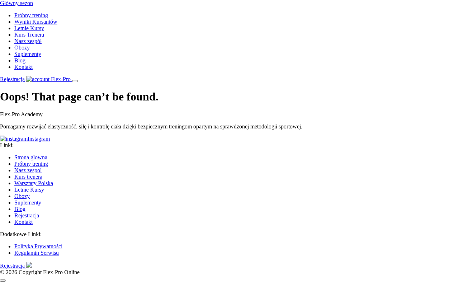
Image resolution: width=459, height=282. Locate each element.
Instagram (39, 139)
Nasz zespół (28, 41)
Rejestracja (12, 79)
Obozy (22, 47)
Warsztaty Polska (33, 183)
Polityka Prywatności (38, 246)
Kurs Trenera (29, 35)
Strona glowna (30, 157)
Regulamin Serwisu (36, 253)
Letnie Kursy (29, 28)
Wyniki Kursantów (35, 22)
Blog (19, 60)
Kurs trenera (28, 177)
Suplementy (27, 54)
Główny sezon (16, 3)
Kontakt (23, 67)
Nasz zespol (28, 170)
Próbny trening (31, 15)
